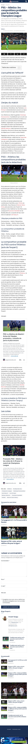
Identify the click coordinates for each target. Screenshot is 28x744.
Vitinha (20, 203)
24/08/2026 (4, 524)
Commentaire (5, 560)
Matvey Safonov (6, 128)
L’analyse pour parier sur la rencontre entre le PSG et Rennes (17, 639)
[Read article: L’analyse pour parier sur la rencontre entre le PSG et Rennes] (6, 639)
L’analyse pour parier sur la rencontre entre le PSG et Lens (17, 647)
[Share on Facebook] (4, 54)
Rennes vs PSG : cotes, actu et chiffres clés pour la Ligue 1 (16, 667)
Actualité (8, 4)
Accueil (2, 4)
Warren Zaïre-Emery (12, 497)
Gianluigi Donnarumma (19, 491)
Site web (3, 592)
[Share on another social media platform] (24, 54)
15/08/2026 (12, 650)
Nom (3, 579)
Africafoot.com (13, 625)
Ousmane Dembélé (14, 211)
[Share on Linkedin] (17, 54)
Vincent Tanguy (13, 617)
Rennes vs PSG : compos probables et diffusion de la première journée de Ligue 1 (17, 674)
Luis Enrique (13, 493)
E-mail (3, 586)
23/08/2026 (4, 545)
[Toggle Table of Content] (18, 67)
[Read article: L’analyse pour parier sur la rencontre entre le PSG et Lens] (6, 647)
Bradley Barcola (17, 488)
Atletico (9, 488)
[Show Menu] (2, 1)
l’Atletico (22, 273)
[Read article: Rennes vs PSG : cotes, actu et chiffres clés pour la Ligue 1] (14, 533)
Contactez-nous (16, 729)
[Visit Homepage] (13, 1)
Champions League (7, 491)
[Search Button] (26, 1)
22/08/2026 (12, 642)
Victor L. (3, 29)
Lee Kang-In (14, 214)
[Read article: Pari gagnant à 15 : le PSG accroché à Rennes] (14, 511)
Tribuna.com (14, 622)
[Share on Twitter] (11, 54)
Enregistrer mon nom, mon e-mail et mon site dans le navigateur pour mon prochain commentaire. (14, 601)
